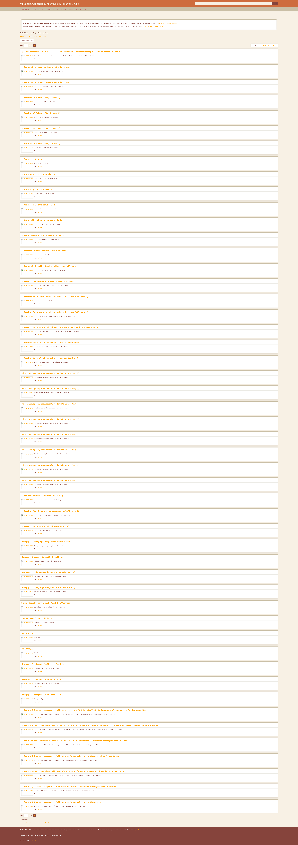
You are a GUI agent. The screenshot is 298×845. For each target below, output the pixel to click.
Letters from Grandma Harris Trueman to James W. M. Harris (47, 281)
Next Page (34, 45)
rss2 (47, 822)
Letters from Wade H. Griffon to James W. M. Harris (43, 251)
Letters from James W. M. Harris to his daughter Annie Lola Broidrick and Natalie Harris (59, 327)
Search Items (42, 36)
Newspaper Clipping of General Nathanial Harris (42, 557)
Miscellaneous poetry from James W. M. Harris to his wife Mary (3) (50, 450)
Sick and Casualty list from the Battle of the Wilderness (45, 603)
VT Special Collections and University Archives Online (49, 3)
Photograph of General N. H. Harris (36, 618)
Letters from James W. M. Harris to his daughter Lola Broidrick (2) (50, 343)
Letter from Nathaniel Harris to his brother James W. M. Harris (48, 266)
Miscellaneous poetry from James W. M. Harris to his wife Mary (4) (50, 434)
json (38, 822)
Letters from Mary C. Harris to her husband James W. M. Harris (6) (50, 511)
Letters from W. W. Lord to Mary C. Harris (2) (40, 128)
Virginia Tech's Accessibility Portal (154, 26)
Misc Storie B (27, 633)
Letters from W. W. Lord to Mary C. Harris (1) (40, 144)
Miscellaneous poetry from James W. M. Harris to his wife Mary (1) (50, 480)
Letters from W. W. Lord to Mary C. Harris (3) (40, 113)
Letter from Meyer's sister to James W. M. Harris (42, 235)
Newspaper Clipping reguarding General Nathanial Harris (46, 542)
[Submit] (276, 3)
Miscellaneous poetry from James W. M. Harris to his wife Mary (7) (50, 388)
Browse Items (25, 9)
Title (259, 45)
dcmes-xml (33, 822)
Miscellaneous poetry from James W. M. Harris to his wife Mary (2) (50, 465)
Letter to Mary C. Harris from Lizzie (36, 189)
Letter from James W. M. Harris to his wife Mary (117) (44, 496)
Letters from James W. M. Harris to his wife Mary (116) (45, 526)
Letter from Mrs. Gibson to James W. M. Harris (41, 220)
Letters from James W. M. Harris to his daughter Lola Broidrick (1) (50, 358)
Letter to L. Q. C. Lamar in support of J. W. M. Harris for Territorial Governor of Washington (61, 802)
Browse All (24, 36)
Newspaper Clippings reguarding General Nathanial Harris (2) (48, 572)
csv (24, 822)
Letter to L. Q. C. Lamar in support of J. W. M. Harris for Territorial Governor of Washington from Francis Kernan (70, 756)
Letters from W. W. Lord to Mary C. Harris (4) (40, 98)
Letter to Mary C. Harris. (31, 159)
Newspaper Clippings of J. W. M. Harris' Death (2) (42, 679)
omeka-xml (43, 822)
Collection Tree (61, 9)
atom (21, 822)
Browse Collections (37, 9)
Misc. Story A (27, 649)
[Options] (273, 3)
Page (21, 45)
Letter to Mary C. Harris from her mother (39, 205)
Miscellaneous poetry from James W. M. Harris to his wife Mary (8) (50, 373)
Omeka (34, 840)
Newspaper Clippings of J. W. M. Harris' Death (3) (42, 664)
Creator (264, 45)
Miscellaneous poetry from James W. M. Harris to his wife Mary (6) (50, 404)
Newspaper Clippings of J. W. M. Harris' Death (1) (42, 695)
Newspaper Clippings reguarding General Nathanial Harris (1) (48, 588)
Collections (79, 9)
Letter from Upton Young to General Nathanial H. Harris (45, 67)
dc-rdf (27, 822)
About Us (87, 9)
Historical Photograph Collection (168, 23)
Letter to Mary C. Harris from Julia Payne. (39, 174)
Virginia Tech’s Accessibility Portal (143, 829)
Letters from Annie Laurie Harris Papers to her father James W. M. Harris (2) (54, 297)
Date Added (271, 45)
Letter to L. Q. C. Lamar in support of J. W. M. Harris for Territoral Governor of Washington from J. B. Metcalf (68, 787)
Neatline (71, 9)
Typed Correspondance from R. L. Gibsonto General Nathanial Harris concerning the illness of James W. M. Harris (70, 52)
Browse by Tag (33, 36)
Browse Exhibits (50, 9)
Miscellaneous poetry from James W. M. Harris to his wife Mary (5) (50, 419)
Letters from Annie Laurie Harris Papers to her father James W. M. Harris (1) (54, 312)
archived (40, 59)
